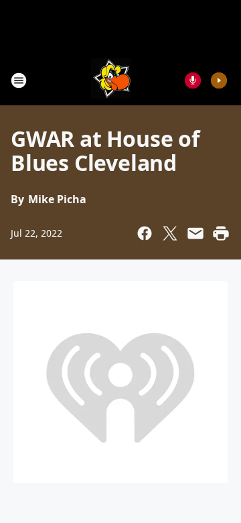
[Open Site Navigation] (19, 80)
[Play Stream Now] (219, 80)
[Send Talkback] (193, 80)
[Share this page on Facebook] (144, 233)
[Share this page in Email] (195, 233)
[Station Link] (111, 80)
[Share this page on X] (170, 233)
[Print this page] (221, 233)
